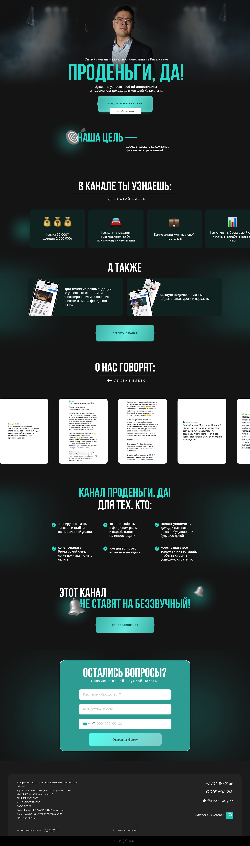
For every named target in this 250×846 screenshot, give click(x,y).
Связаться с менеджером (209, 815)
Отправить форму (125, 739)
